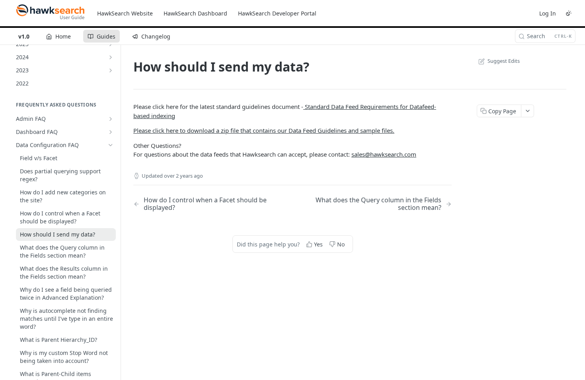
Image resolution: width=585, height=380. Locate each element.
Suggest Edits (504, 60)
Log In (547, 13)
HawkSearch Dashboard (195, 13)
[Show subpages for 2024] (110, 57)
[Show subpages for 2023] (110, 70)
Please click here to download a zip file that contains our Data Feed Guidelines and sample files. (263, 130)
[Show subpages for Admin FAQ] (110, 119)
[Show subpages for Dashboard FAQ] (110, 132)
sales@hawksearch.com (383, 154)
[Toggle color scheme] (568, 13)
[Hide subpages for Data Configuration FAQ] (110, 145)
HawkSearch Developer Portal (277, 13)
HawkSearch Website (125, 13)
